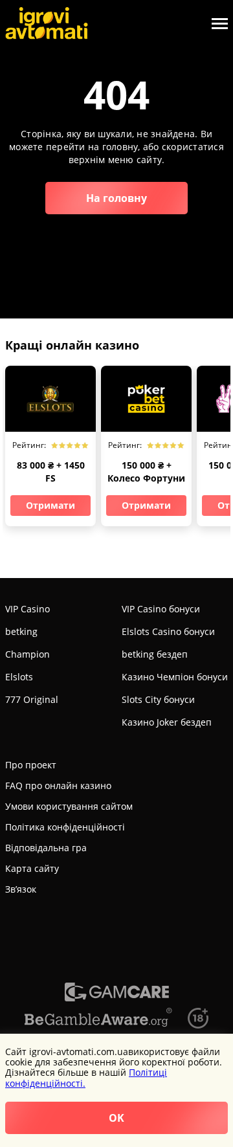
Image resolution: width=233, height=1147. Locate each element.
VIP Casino (27, 609)
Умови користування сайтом (69, 806)
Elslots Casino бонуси (168, 631)
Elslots (19, 677)
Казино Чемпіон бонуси (175, 677)
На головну (116, 198)
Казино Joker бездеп (167, 722)
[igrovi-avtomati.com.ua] (46, 23)
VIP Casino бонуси (161, 609)
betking (21, 631)
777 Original (31, 699)
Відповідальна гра (46, 847)
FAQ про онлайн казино (58, 785)
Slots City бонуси (158, 699)
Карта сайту (32, 868)
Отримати (50, 505)
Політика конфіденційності (65, 827)
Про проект (30, 765)
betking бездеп (155, 654)
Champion (27, 654)
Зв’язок (20, 889)
